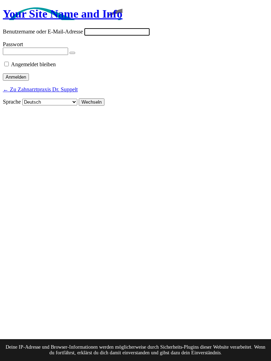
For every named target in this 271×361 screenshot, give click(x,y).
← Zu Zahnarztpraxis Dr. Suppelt (40, 89)
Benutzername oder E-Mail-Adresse (43, 32)
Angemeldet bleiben (33, 64)
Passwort (13, 44)
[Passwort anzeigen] (72, 53)
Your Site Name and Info (62, 13)
